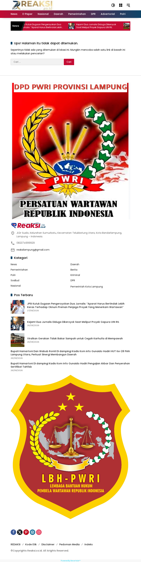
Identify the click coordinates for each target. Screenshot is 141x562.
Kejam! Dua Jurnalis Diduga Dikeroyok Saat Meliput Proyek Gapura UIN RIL (76, 26)
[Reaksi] (32, 5)
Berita (73, 269)
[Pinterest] (26, 532)
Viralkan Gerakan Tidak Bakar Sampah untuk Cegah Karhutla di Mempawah (75, 338)
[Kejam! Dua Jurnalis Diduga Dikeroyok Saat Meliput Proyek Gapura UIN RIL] (51, 26)
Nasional (16, 285)
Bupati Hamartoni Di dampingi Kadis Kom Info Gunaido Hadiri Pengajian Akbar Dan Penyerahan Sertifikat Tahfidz (70, 365)
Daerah (74, 264)
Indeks (88, 544)
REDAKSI (15, 544)
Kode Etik (31, 544)
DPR (72, 280)
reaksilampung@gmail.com (33, 249)
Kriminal (75, 275)
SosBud (15, 280)
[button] (113, 5)
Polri (13, 275)
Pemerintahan (19, 269)
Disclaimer (48, 544)
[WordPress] (32, 532)
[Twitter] (20, 532)
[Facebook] (13, 532)
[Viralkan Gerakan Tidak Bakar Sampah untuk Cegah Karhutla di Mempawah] (106, 26)
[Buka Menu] (121, 5)
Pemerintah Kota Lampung (86, 286)
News (14, 264)
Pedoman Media (69, 544)
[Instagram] (39, 532)
